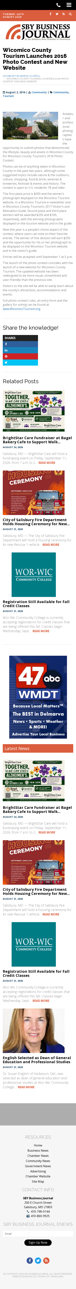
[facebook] (50, 14)
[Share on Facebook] (6, 344)
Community (39, 92)
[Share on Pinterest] (6, 356)
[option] (38, 697)
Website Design (21, 1276)
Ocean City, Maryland (50, 1276)
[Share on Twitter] (6, 362)
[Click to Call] (59, 5)
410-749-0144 (40, 1211)
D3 (34, 1276)
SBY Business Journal (36, 1273)
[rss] (64, 14)
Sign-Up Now (38, 1242)
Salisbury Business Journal (21, 76)
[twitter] (57, 14)
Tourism (8, 96)
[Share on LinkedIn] (6, 350)
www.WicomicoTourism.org (21, 309)
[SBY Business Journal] (38, 32)
